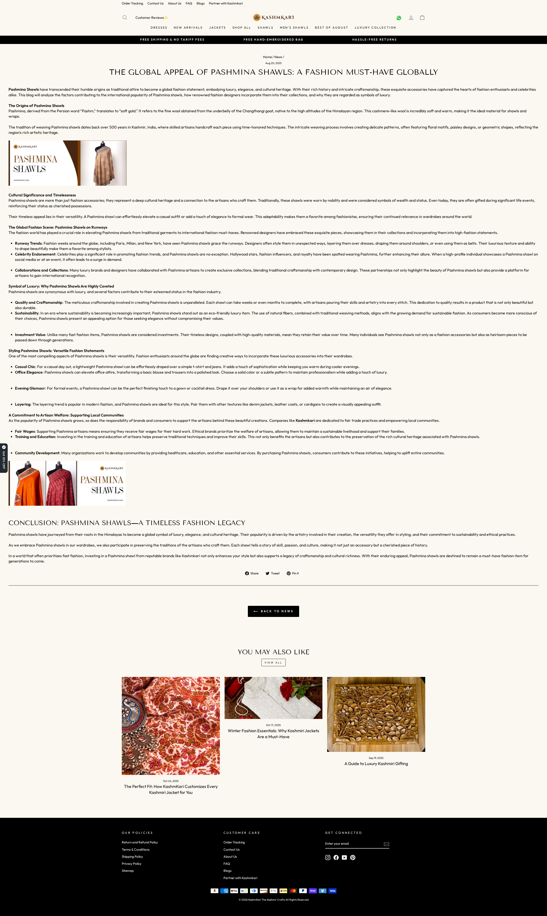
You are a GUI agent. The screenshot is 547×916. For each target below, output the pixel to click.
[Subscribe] (386, 844)
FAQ (189, 3)
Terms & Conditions (136, 849)
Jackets (217, 27)
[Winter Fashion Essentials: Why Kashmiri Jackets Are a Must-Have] (274, 698)
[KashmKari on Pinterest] (352, 857)
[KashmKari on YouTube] (344, 857)
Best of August (331, 27)
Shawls (266, 27)
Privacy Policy (131, 864)
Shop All (241, 27)
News (278, 57)
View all (273, 662)
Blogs (201, 3)
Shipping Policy (132, 857)
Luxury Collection (376, 27)
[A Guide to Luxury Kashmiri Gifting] (376, 714)
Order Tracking (132, 3)
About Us (174, 3)
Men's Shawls (294, 27)
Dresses (159, 27)
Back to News (276, 611)
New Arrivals (188, 27)
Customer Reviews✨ (151, 17)
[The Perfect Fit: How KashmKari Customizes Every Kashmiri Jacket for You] (171, 726)
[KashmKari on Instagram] (327, 857)
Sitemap (128, 871)
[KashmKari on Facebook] (336, 857)
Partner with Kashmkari (226, 3)
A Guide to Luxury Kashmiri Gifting (376, 763)
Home (267, 57)
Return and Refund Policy (140, 842)
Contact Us (155, 3)
